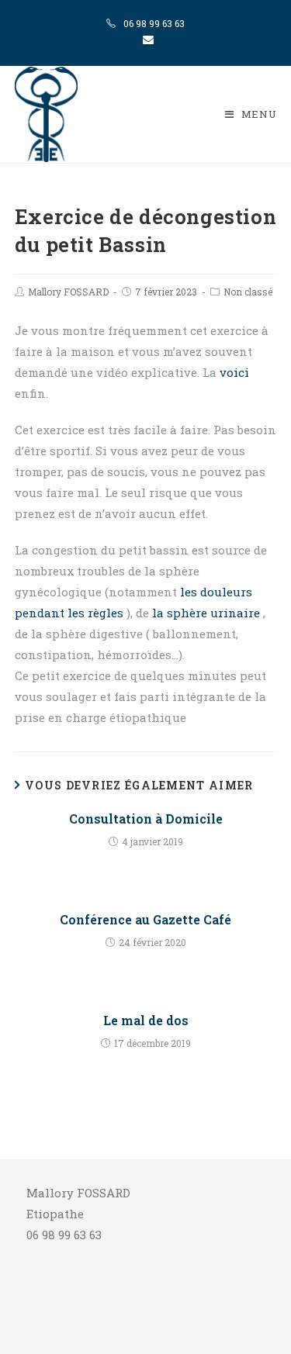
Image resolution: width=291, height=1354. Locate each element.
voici (234, 372)
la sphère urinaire (207, 612)
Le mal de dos (146, 1020)
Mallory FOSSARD (68, 291)
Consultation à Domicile (146, 818)
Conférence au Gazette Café (145, 919)
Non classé (247, 291)
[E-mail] (146, 40)
